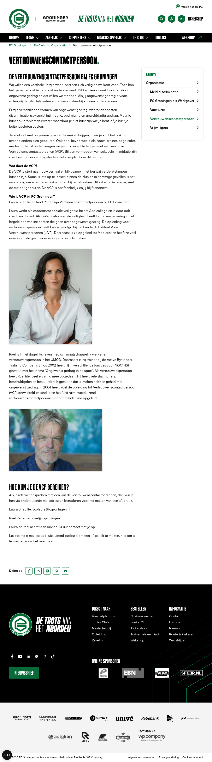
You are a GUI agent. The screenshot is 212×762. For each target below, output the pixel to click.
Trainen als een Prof (145, 634)
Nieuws (14, 37)
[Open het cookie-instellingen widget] (7, 755)
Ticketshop (139, 628)
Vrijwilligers (159, 127)
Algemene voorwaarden (141, 757)
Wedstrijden (177, 640)
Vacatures (157, 109)
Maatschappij (101, 628)
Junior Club (100, 622)
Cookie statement (192, 757)
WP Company (94, 757)
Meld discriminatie (164, 91)
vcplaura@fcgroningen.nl (51, 509)
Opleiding (99, 634)
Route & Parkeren (181, 634)
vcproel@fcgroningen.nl (45, 518)
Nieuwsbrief (24, 673)
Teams (29, 37)
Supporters (77, 37)
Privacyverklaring (169, 757)
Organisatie (155, 82)
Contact (160, 37)
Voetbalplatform (103, 616)
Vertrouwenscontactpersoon (172, 118)
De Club (138, 37)
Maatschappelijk (109, 37)
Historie (174, 622)
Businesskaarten (142, 616)
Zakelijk (51, 37)
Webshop (137, 640)
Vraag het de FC (192, 6)
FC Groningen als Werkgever (172, 100)
